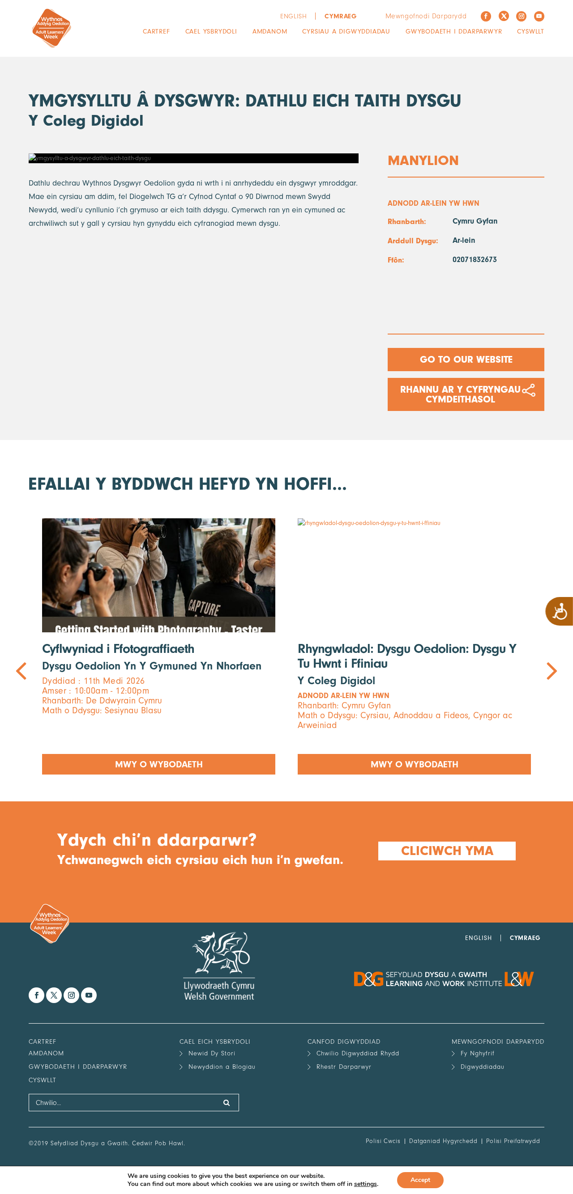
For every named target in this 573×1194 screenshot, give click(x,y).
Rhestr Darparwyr (344, 1067)
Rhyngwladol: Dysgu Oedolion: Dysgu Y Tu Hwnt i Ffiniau (407, 656)
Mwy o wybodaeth (159, 764)
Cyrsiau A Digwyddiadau (346, 31)
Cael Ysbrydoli (211, 31)
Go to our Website (466, 359)
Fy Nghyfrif (478, 1053)
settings (365, 1184)
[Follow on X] (504, 16)
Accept (420, 1180)
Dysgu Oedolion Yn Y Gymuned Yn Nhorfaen (151, 666)
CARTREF (156, 31)
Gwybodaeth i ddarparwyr (454, 31)
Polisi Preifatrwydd (513, 1141)
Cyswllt (530, 31)
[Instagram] (521, 16)
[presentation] (157, 646)
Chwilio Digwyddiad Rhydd (357, 1053)
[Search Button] (226, 1102)
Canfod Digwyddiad (344, 1042)
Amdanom (269, 31)
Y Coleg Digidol (86, 120)
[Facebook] (486, 16)
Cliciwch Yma (447, 851)
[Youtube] (539, 16)
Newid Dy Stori (211, 1053)
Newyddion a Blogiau (222, 1067)
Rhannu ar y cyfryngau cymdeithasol (460, 394)
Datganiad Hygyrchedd (443, 1141)
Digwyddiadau (483, 1067)
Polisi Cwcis (383, 1141)
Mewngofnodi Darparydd (426, 16)
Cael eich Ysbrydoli (215, 1042)
